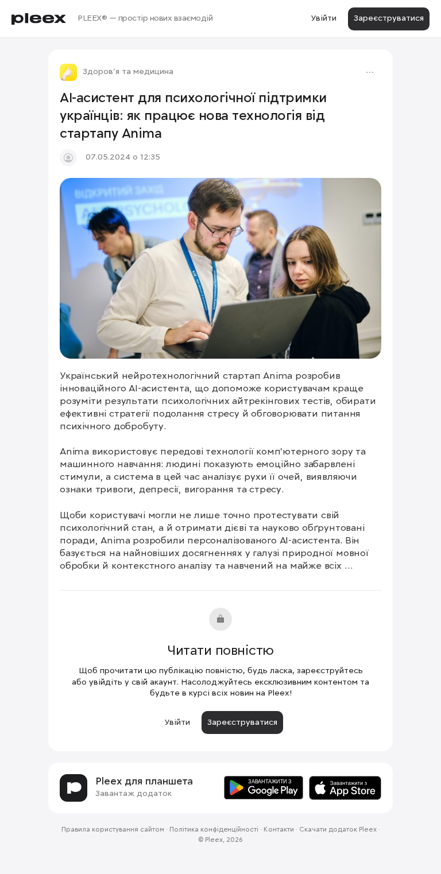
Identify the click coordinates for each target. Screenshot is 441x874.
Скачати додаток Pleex (338, 829)
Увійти (323, 18)
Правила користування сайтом (112, 829)
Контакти (279, 829)
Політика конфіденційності (213, 829)
